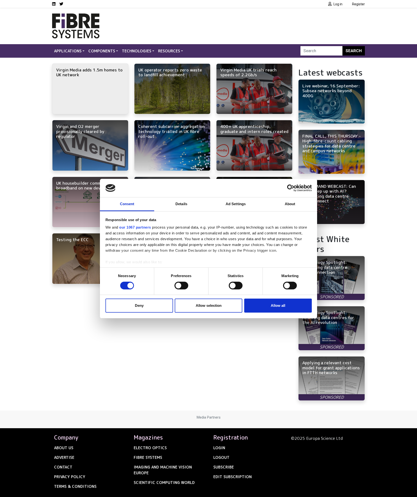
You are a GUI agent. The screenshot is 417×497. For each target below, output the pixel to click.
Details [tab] (181, 204)
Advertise (64, 457)
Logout (221, 457)
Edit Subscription (232, 476)
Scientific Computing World (164, 482)
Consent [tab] (127, 204)
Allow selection (209, 305)
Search (354, 50)
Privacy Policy (69, 476)
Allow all (278, 305)
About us (63, 447)
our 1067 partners (135, 227)
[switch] (181, 285)
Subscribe (223, 467)
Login (219, 447)
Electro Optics (150, 447)
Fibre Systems (148, 457)
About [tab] (290, 204)
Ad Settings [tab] (236, 204)
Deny (139, 305)
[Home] (75, 16)
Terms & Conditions (75, 486)
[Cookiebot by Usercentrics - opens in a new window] (291, 188)
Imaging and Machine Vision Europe (163, 470)
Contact (63, 467)
